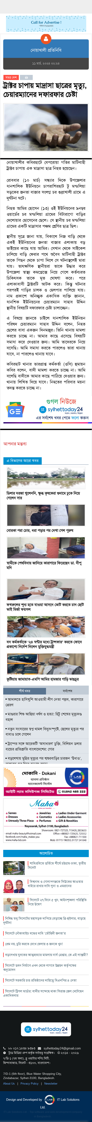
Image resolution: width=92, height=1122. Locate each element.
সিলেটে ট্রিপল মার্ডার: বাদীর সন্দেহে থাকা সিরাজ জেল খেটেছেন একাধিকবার (43, 993)
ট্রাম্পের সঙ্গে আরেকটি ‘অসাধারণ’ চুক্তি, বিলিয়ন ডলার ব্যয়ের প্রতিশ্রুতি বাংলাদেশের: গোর (44, 746)
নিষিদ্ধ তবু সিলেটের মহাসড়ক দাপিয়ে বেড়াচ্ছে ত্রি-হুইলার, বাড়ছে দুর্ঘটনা (44, 920)
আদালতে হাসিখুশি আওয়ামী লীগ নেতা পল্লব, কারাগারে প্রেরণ (44, 702)
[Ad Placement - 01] (46, 23)
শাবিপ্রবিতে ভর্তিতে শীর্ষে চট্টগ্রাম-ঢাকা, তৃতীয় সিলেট (57, 865)
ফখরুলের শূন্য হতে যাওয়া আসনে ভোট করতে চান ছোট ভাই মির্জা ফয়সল (45, 607)
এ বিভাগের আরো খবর (23, 460)
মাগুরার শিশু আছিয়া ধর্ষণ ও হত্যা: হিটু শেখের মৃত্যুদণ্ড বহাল (44, 717)
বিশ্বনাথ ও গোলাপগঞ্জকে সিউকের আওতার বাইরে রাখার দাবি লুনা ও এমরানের (55, 883)
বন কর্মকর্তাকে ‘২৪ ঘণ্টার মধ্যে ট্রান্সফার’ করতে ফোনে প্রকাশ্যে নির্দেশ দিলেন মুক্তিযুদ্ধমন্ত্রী (44, 644)
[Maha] (46, 820)
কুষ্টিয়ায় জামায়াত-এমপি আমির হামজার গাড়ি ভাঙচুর (43, 679)
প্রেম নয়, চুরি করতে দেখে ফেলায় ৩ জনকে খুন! (34, 944)
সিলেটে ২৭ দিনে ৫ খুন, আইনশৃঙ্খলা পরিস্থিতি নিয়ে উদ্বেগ (57, 902)
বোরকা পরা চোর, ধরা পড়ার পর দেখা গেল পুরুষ (40, 530)
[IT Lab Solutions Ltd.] (46, 781)
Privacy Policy (30, 1083)
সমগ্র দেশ (11, 77)
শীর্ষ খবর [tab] (24, 691)
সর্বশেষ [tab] (67, 691)
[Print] (26, 77)
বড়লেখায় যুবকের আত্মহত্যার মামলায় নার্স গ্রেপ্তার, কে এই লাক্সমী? (46, 955)
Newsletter (50, 1083)
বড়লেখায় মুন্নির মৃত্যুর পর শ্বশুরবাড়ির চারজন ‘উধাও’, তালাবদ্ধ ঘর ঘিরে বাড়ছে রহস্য (44, 761)
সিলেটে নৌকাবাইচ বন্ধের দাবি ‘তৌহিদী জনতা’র (35, 933)
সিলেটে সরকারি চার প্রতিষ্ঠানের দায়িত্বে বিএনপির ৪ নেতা (41, 980)
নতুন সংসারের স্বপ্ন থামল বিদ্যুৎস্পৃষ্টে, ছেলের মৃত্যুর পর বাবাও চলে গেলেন (45, 731)
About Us (9, 1083)
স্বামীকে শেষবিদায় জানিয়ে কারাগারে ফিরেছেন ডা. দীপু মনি (44, 565)
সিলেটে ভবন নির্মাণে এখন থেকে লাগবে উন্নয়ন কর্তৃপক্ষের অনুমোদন (39, 967)
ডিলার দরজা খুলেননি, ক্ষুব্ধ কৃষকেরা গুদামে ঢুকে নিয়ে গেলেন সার (43, 495)
